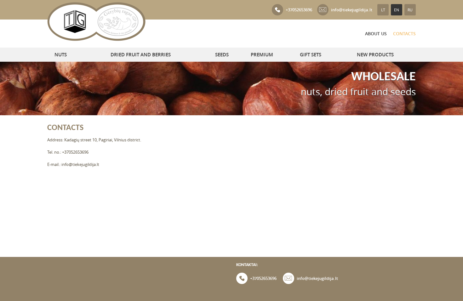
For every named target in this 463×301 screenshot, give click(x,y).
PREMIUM (262, 54)
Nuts (60, 54)
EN (396, 9)
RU (410, 9)
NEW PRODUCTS (375, 54)
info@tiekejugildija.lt (351, 10)
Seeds (222, 54)
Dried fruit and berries (141, 54)
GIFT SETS (310, 54)
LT (383, 9)
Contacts (404, 34)
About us (376, 34)
